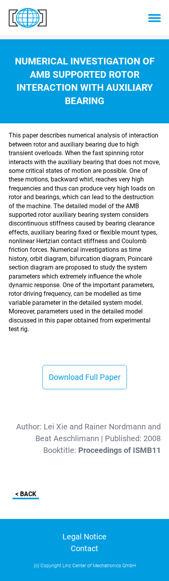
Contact (84, 548)
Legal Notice (84, 536)
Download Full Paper (85, 377)
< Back (25, 494)
